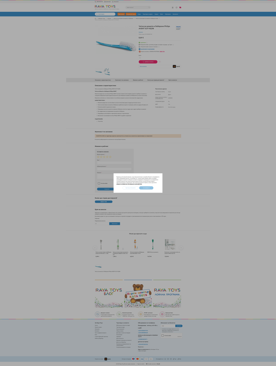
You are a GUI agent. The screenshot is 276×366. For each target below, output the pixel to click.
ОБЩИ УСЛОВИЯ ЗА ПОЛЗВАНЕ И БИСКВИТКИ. (129, 184)
